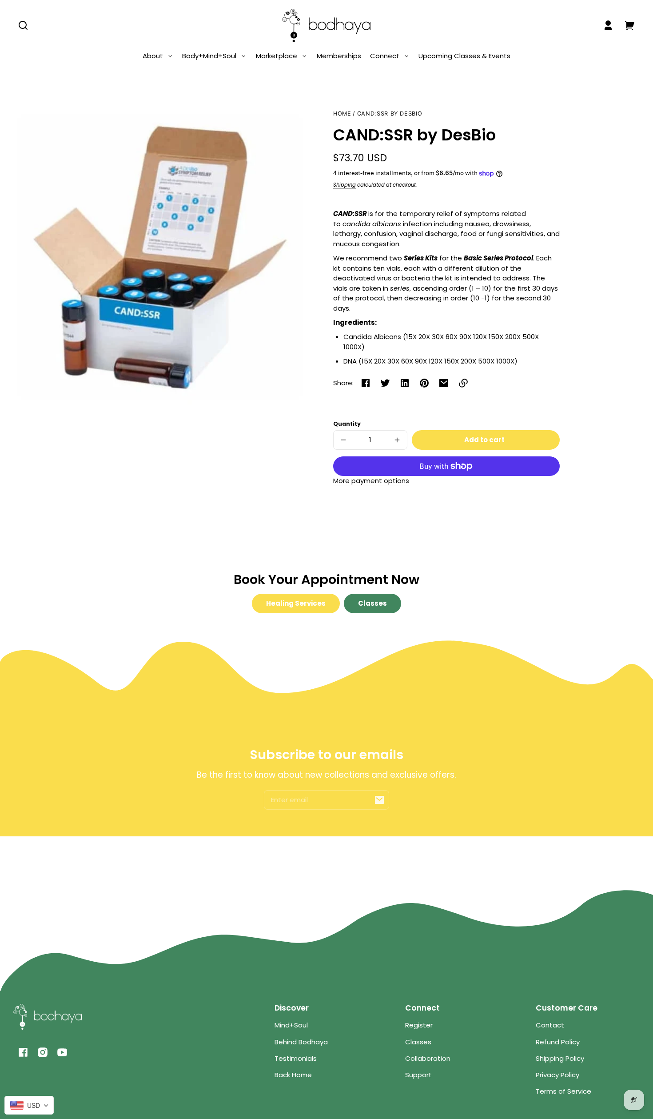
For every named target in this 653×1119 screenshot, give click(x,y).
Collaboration (427, 1058)
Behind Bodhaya (301, 1042)
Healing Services (296, 603)
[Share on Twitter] (385, 383)
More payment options (371, 480)
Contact (550, 1025)
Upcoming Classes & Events (464, 55)
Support (418, 1074)
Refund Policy (558, 1042)
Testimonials (296, 1058)
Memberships (339, 55)
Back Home (293, 1074)
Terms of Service (563, 1091)
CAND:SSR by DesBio (389, 114)
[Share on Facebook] (365, 383)
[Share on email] (444, 383)
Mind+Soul (291, 1025)
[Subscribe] (379, 800)
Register (419, 1025)
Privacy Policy (557, 1074)
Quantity (347, 424)
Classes (372, 603)
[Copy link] (463, 383)
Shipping (344, 184)
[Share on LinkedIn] (404, 383)
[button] (23, 25)
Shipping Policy (560, 1058)
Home (342, 114)
